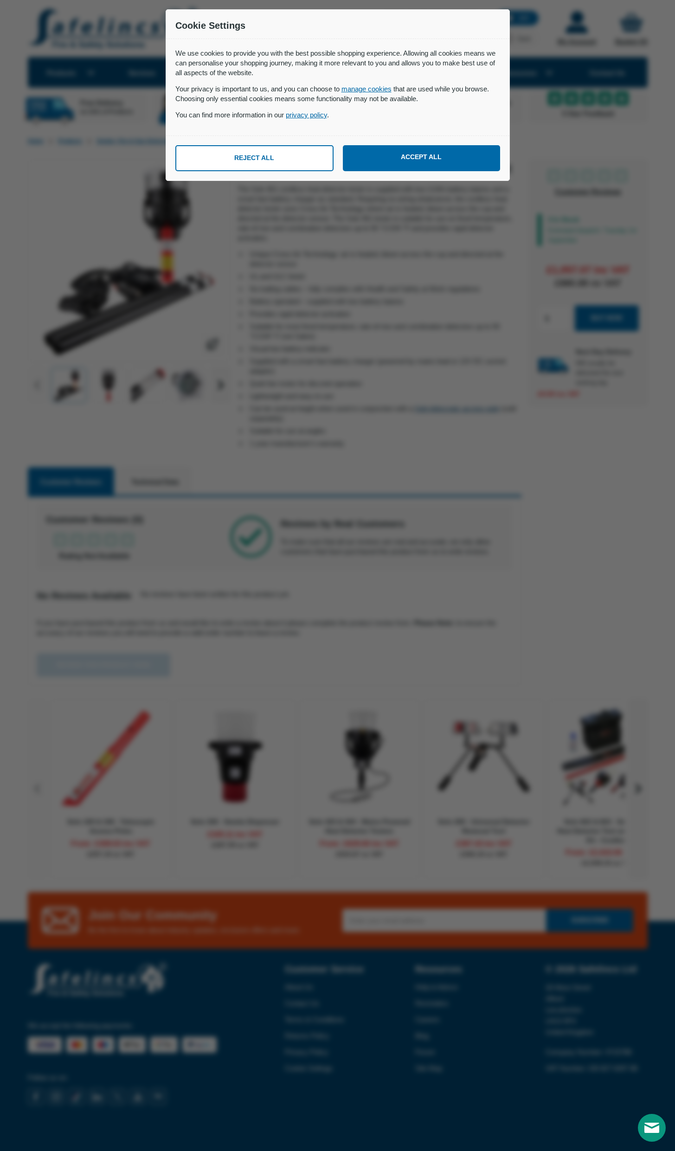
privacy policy (306, 115)
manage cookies (366, 89)
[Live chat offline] (652, 1128)
